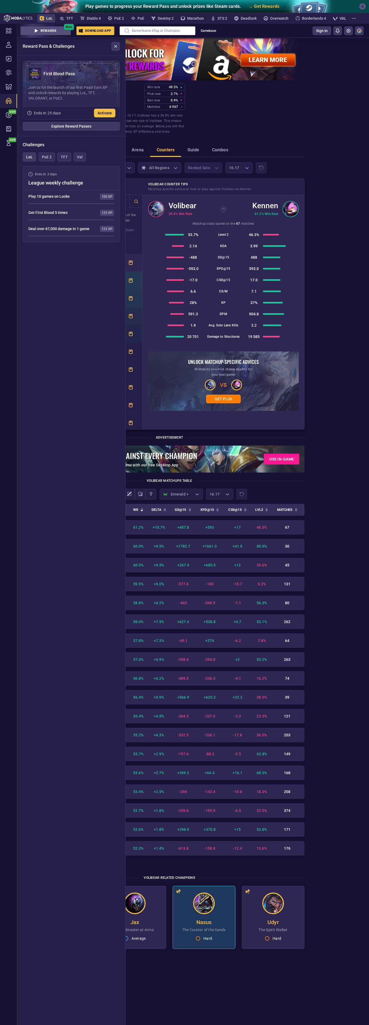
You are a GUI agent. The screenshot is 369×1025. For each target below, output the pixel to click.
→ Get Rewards (264, 6)
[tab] (137, 150)
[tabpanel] (71, 204)
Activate (105, 113)
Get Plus (223, 399)
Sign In (322, 31)
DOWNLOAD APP (98, 31)
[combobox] (157, 30)
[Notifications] (337, 30)
